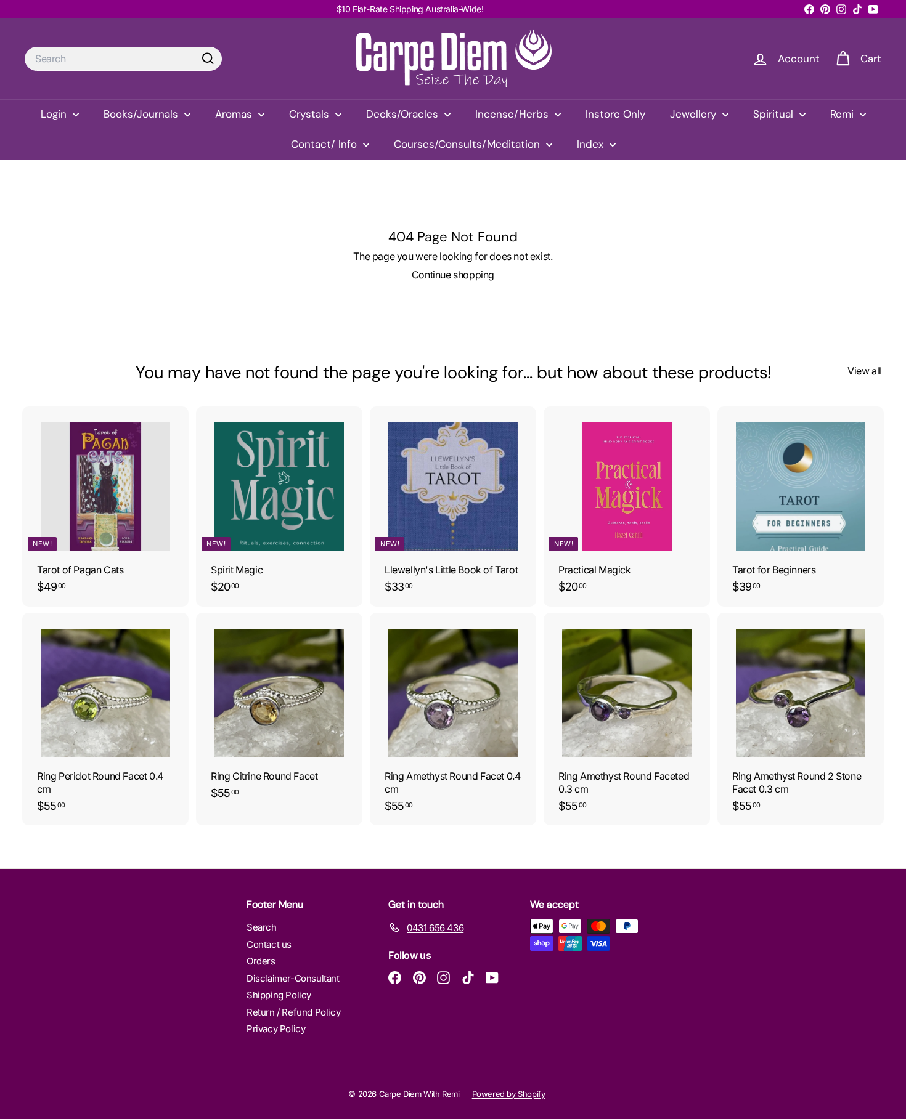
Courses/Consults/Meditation (468, 144)
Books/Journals (142, 114)
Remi (843, 114)
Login (55, 114)
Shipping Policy (279, 995)
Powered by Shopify (508, 1094)
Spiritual (774, 114)
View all (864, 371)
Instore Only (615, 114)
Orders (261, 961)
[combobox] (123, 59)
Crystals (310, 114)
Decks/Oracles (403, 114)
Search (262, 927)
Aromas (235, 114)
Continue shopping (453, 275)
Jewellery (694, 114)
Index (591, 144)
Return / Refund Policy (293, 1012)
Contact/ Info (325, 144)
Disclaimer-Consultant (293, 978)
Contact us (269, 944)
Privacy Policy (276, 1029)
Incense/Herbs (513, 114)
